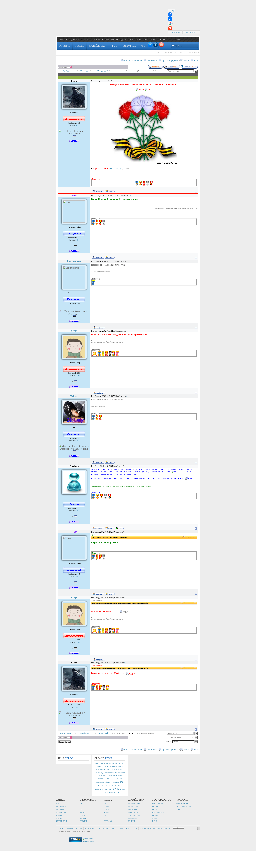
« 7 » (78, 125)
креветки (98, 772)
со (111, 782)
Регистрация (175, 32)
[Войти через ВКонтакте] (170, 19)
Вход (171, 11)
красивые (116, 782)
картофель (119, 766)
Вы (105, 779)
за (101, 775)
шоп (119, 763)
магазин (114, 763)
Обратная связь (183, 803)
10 (118, 792)
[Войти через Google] (170, 23)
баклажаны (120, 769)
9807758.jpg (115, 168)
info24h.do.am (100, 763)
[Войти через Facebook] (170, 14)
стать (98, 776)
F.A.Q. (178, 809)
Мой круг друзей (102, 71)
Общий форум (84, 71)
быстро (101, 779)
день (114, 785)
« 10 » (77, 375)
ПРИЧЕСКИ (111, 775)
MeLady (74, 396)
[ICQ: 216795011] (119, 528)
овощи (98, 769)
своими (122, 789)
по (105, 785)
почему (101, 785)
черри (106, 766)
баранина (108, 772)
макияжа (114, 779)
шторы (103, 792)
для (121, 781)
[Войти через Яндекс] (170, 28)
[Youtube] (161, 44)
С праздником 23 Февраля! (125, 71)
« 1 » (78, 306)
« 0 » (78, 240)
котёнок (108, 763)
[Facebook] (155, 44)
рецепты (112, 766)
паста (123, 763)
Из (118, 779)
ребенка (107, 782)
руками (118, 785)
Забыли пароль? (192, 32)
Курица (103, 769)
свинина (110, 769)
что (107, 792)
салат (105, 789)
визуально (112, 792)
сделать (109, 785)
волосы (120, 772)
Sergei (74, 331)
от (121, 779)
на (124, 772)
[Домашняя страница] (110, 191)
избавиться (99, 789)
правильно (119, 775)
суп (102, 772)
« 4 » (78, 510)
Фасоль (114, 772)
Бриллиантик (74, 261)
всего (104, 775)
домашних (100, 782)
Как (115, 788)
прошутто (100, 766)
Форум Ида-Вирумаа (64, 71)
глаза (108, 779)
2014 (109, 789)
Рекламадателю (183, 806)
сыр (114, 769)
